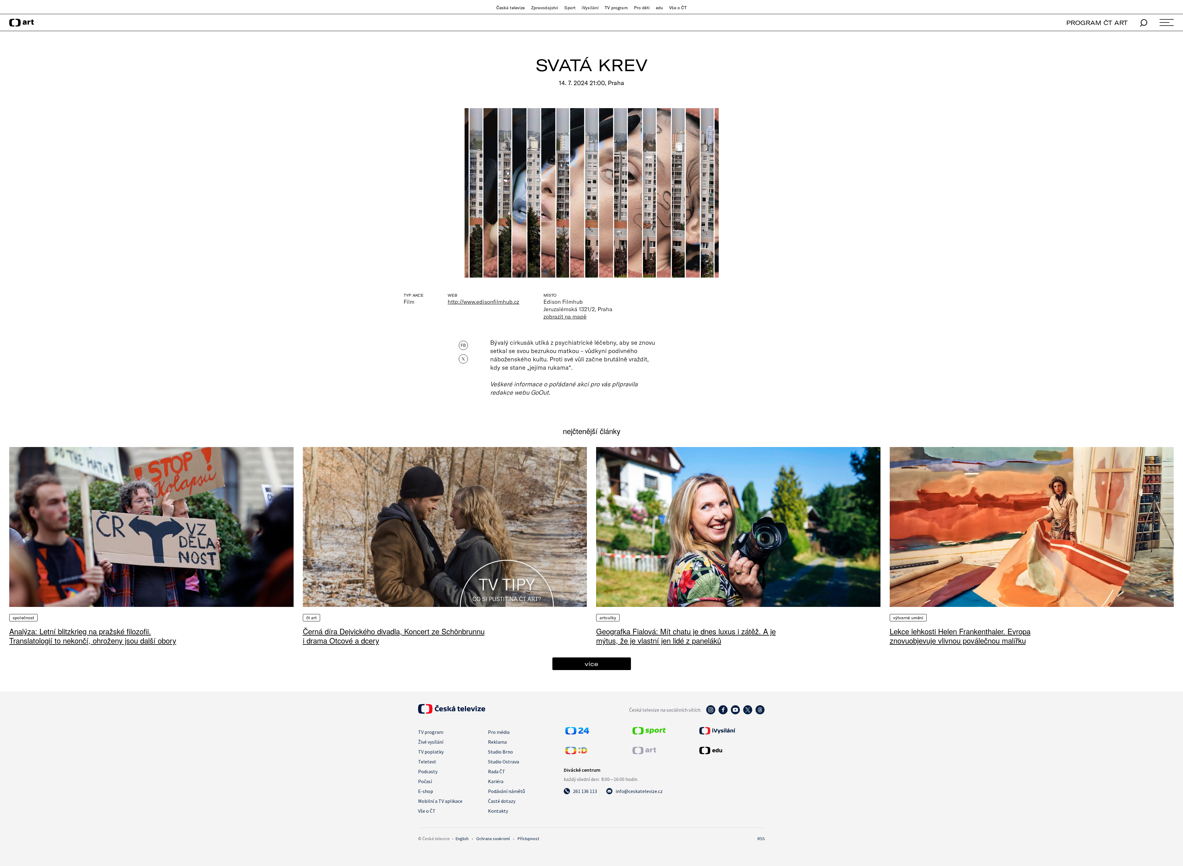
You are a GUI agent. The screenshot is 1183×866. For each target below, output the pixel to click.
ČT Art (311, 617)
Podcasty (427, 771)
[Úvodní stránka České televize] (451, 712)
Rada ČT (496, 771)
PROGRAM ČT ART (1097, 22)
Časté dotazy (501, 801)
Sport (569, 7)
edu (659, 7)
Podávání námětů (506, 791)
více (591, 664)
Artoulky (608, 617)
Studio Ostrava (503, 761)
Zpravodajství (545, 7)
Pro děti (642, 7)
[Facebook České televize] (723, 713)
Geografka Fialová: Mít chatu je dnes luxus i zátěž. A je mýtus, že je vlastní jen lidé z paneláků (686, 636)
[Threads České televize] (760, 713)
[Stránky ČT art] (644, 752)
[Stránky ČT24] (577, 733)
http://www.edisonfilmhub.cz (483, 301)
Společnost (23, 617)
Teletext (427, 761)
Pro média (499, 732)
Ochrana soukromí (493, 838)
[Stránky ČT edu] (731, 750)
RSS (761, 838)
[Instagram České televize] (711, 713)
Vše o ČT (678, 7)
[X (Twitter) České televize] (748, 713)
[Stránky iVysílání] (731, 730)
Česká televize (510, 7)
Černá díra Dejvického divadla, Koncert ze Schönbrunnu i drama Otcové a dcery (394, 636)
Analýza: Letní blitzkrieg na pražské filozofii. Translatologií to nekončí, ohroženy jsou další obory (92, 636)
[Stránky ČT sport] (649, 733)
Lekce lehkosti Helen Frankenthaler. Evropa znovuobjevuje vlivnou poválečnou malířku (960, 636)
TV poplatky (431, 752)
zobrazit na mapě (565, 316)
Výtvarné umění (908, 617)
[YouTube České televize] (735, 713)
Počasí (425, 781)
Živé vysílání (430, 742)
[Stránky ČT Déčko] (576, 752)
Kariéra (495, 781)
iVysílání (590, 7)
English (462, 838)
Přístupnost (528, 838)
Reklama (497, 742)
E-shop (425, 791)
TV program (616, 7)
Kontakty (498, 811)
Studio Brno (500, 752)
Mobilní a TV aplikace (440, 801)
